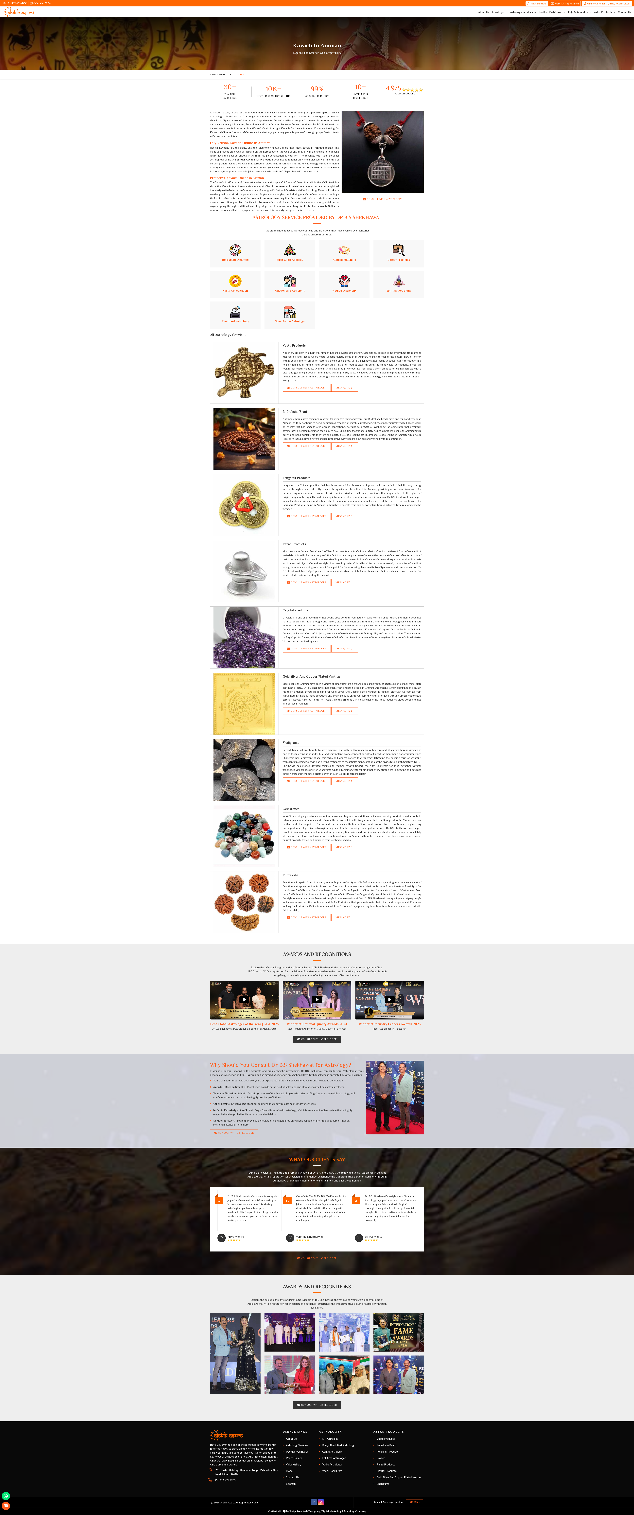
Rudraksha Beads (295, 411)
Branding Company (355, 1511)
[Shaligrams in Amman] (244, 770)
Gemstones (291, 809)
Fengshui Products (297, 478)
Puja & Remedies (578, 12)
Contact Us (624, 12)
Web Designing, (312, 1511)
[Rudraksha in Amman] (244, 902)
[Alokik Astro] (18, 12)
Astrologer (498, 12)
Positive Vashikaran (550, 12)
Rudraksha (291, 875)
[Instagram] (321, 1502)
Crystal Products (295, 610)
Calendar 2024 (42, 3)
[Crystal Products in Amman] (244, 637)
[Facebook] (314, 1502)
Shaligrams (291, 742)
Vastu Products (294, 345)
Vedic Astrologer (332, 1464)
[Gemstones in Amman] (244, 836)
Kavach (381, 1458)
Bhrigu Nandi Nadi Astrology (338, 1445)
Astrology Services (521, 12)
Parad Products (294, 544)
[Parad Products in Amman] (244, 571)
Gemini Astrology (332, 1451)
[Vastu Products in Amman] (244, 373)
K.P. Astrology (330, 1438)
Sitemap (291, 1483)
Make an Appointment (567, 3)
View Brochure (538, 3)
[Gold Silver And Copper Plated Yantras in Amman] (244, 704)
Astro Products (603, 12)
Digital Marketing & (332, 1511)
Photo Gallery (294, 1458)
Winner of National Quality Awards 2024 (608, 3)
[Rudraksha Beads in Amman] (244, 439)
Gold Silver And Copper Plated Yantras (311, 676)
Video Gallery (293, 1464)
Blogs (289, 1471)
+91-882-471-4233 (17, 3)
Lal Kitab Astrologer (334, 1458)
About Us (483, 12)
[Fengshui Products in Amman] (244, 505)
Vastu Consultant (332, 1471)
